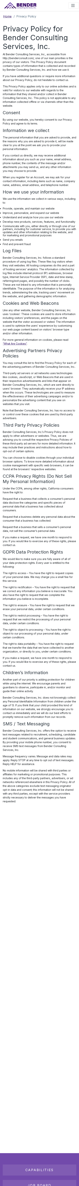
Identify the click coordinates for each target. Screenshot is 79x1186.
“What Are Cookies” (15, 343)
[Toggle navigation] (73, 5)
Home (7, 16)
